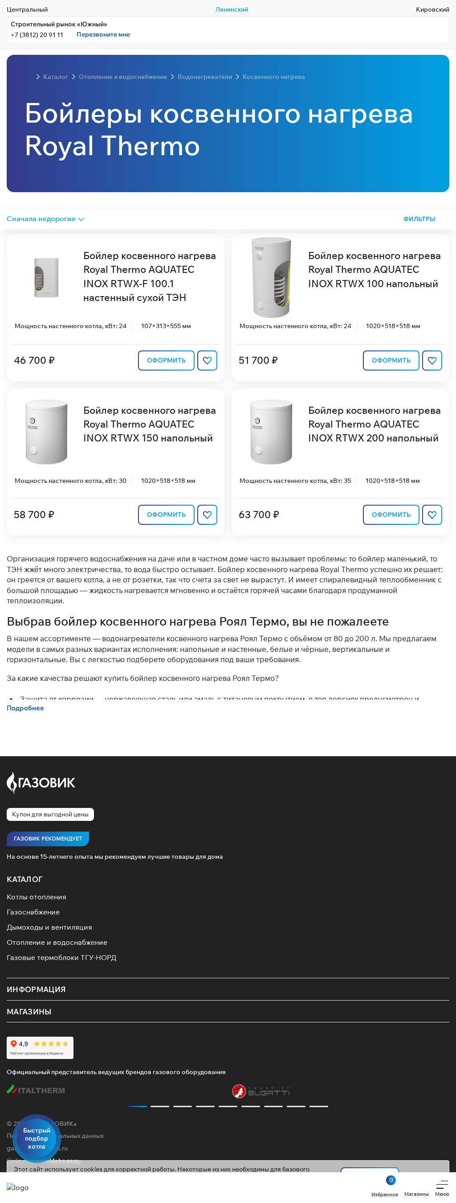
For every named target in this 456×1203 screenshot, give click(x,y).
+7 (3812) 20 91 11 (37, 35)
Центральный (27, 9)
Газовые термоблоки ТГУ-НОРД (61, 957)
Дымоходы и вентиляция (49, 927)
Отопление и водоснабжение (57, 942)
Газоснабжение (33, 911)
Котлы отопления (36, 896)
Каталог (24, 879)
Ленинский (232, 9)
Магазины (29, 1011)
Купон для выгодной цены (50, 814)
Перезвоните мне (103, 34)
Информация (36, 989)
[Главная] (28, 76)
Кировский (432, 9)
